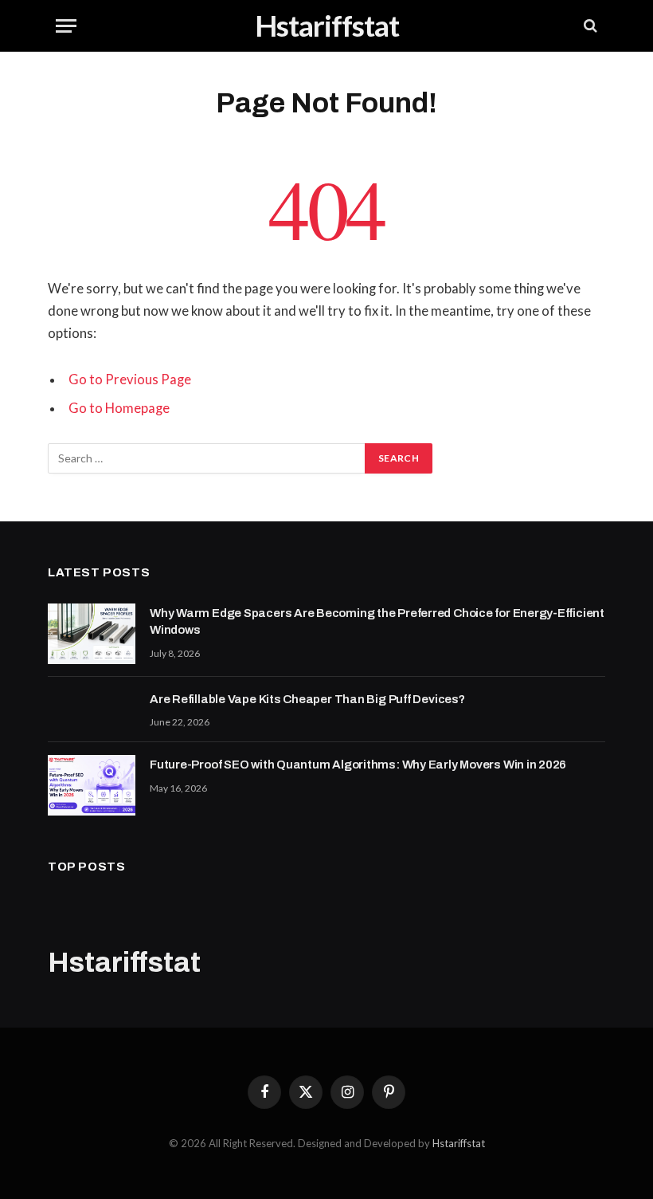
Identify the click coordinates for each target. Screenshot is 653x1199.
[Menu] (66, 26)
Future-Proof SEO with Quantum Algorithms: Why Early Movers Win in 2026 (358, 764)
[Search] (589, 26)
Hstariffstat (458, 1143)
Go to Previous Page (129, 379)
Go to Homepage (119, 408)
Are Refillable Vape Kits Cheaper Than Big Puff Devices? (307, 699)
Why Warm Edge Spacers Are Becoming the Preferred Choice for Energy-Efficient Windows (377, 621)
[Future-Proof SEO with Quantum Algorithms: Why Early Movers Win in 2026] (91, 785)
